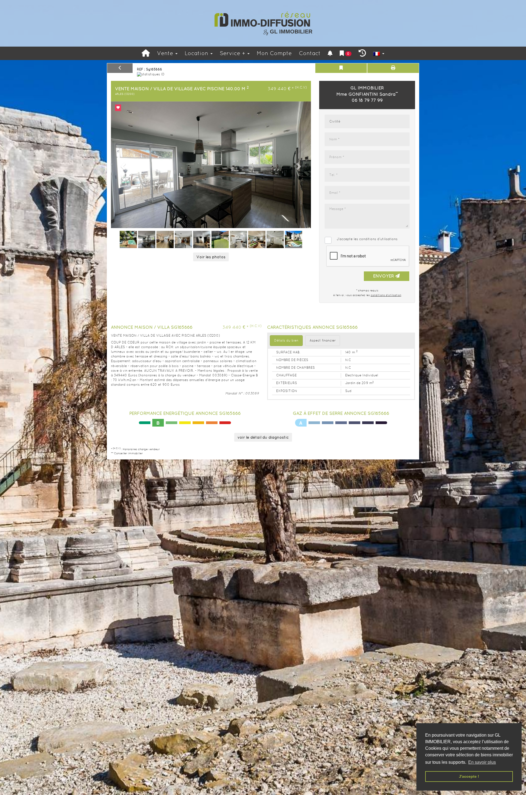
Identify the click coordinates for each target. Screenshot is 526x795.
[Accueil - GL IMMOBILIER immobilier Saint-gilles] (146, 53)
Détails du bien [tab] (286, 340)
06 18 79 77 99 (367, 100)
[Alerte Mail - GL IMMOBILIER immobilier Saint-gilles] (330, 53)
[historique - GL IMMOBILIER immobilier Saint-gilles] (362, 53)
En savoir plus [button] (482, 762)
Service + (233, 53)
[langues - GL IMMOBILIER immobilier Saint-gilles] (378, 53)
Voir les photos (210, 257)
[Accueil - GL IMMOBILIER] (263, 19)
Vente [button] (166, 53)
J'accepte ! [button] (469, 776)
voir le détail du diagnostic (263, 437)
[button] (122, 164)
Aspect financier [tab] (323, 340)
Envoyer (384, 276)
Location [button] (197, 53)
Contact (310, 53)
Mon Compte (274, 53)
